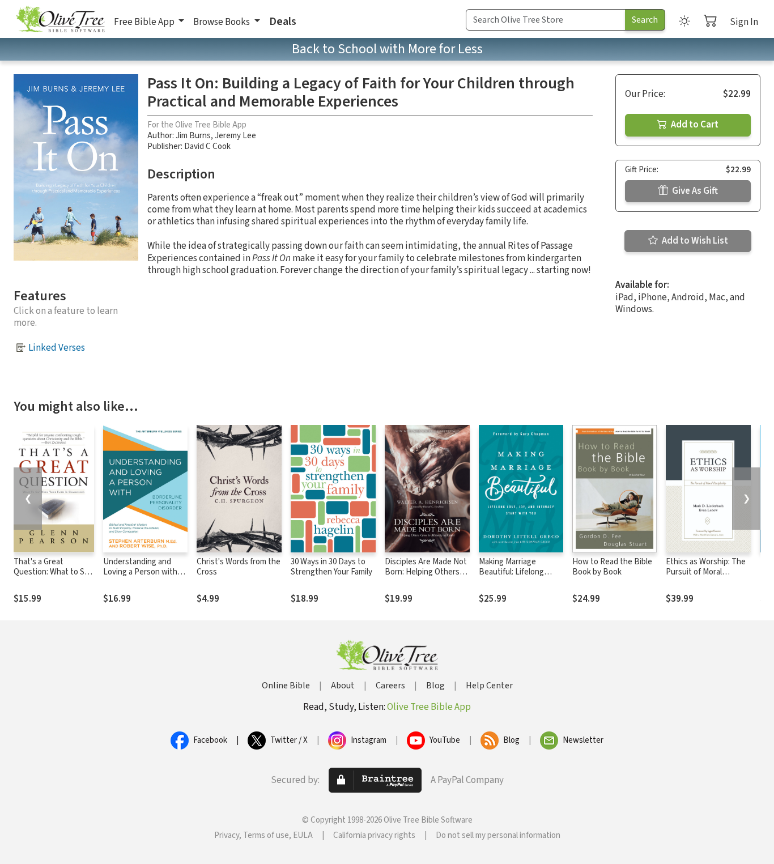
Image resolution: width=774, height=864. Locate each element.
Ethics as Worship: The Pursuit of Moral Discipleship (706, 572)
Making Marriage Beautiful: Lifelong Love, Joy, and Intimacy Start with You (520, 578)
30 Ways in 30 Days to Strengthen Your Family (331, 567)
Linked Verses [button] (56, 348)
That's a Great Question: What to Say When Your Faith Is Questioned (53, 578)
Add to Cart (693, 124)
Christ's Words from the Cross (238, 567)
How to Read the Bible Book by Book (612, 567)
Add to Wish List (694, 241)
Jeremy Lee (235, 136)
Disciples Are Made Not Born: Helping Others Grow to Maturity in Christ (426, 578)
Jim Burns (193, 136)
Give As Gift (694, 191)
